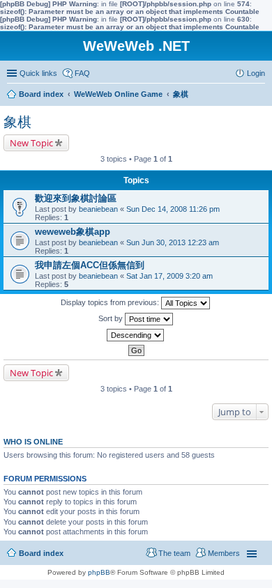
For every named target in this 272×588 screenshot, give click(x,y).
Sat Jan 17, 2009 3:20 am (169, 276)
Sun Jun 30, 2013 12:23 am (172, 242)
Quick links (38, 73)
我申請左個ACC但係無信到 (89, 265)
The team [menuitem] (174, 553)
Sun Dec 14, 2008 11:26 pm (173, 209)
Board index (41, 553)
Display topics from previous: (111, 302)
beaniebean (98, 209)
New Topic (31, 143)
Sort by (111, 318)
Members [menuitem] (224, 553)
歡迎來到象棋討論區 (75, 198)
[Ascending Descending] (136, 335)
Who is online (33, 442)
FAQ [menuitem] (82, 73)
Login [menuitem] (256, 73)
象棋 (17, 122)
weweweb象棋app (72, 231)
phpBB (99, 572)
